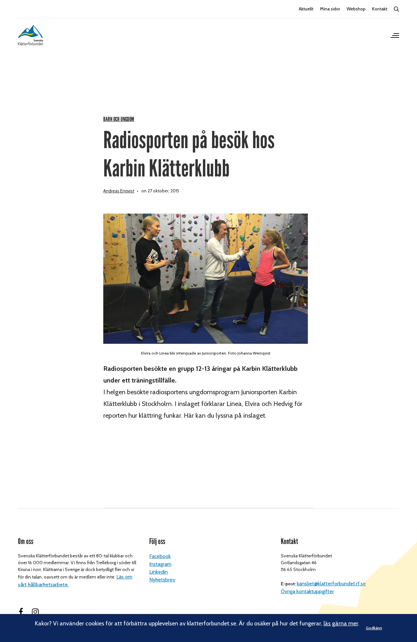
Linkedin (158, 572)
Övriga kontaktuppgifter (307, 591)
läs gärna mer (341, 623)
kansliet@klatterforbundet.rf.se (331, 583)
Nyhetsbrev (162, 580)
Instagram (160, 564)
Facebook (160, 556)
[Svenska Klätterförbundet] (30, 35)
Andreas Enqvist (118, 190)
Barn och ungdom (118, 119)
